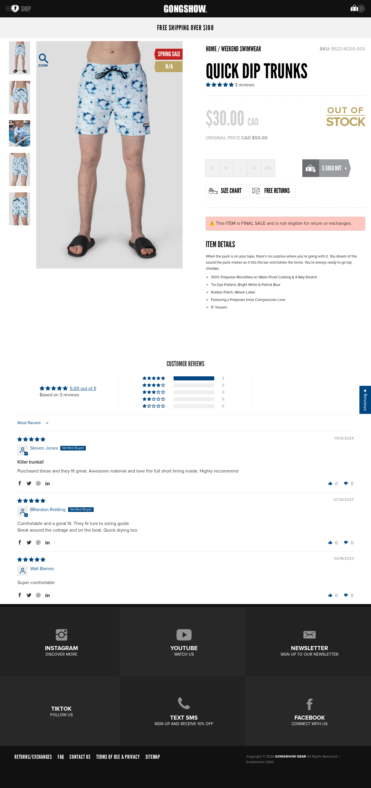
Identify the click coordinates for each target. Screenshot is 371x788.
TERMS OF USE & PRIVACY (118, 757)
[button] (220, 85)
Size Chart (231, 191)
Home (211, 48)
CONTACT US (80, 757)
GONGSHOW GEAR (290, 756)
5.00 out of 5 (83, 388)
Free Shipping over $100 (185, 27)
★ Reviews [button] (365, 400)
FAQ (61, 757)
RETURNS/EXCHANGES (33, 757)
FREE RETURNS (277, 191)
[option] (109, 155)
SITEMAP (153, 757)
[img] (31, 439)
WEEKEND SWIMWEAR (241, 48)
